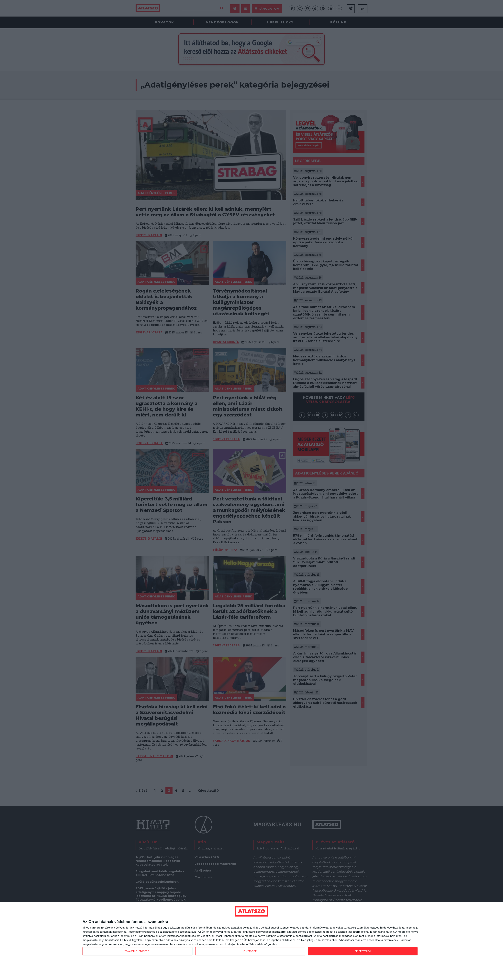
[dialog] (251, 931)
